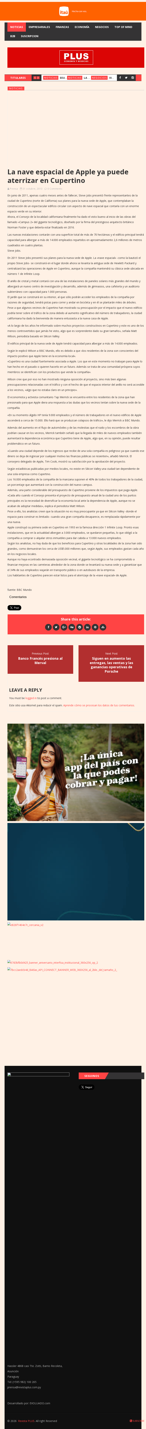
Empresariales (39, 27)
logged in (31, 698)
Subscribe (138, 1421)
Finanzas (62, 27)
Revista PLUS (26, 1421)
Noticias (16, 27)
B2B (12, 36)
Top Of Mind (123, 27)
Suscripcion (29, 36)
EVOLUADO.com (40, 1403)
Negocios (102, 27)
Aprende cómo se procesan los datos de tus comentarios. (99, 705)
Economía (82, 27)
